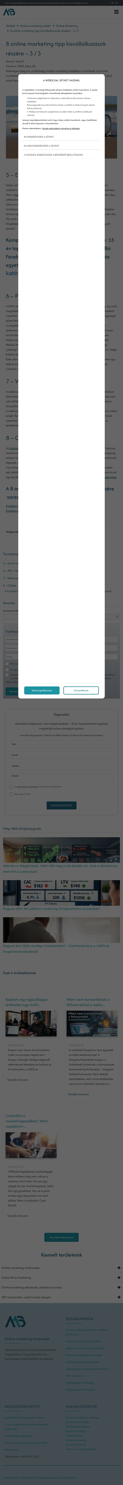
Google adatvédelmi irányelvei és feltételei (61, 128)
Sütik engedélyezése (42, 690)
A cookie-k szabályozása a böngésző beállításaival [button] (53, 154)
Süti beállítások (81, 690)
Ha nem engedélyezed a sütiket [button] (41, 145)
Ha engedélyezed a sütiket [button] (39, 136)
